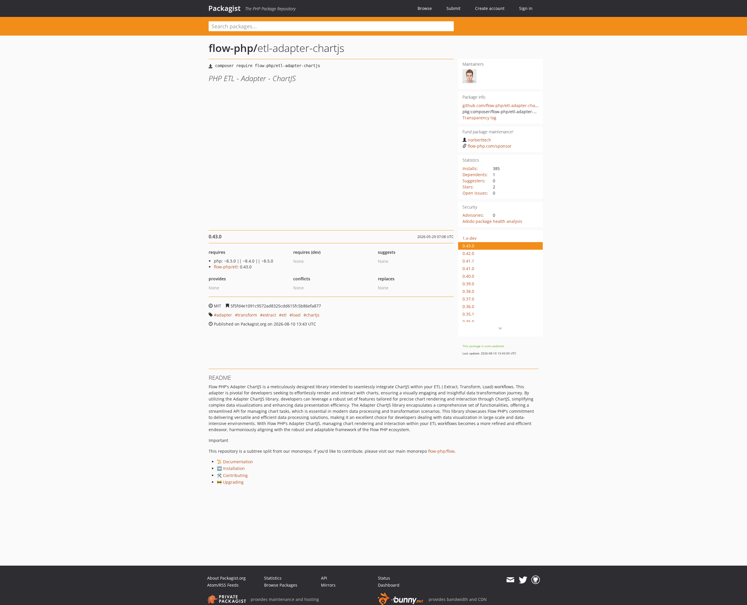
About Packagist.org (226, 578)
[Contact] (510, 580)
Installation (234, 468)
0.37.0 (468, 299)
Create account (490, 8)
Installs (469, 168)
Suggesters (473, 180)
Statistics (273, 578)
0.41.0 (468, 268)
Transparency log (479, 117)
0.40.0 (468, 276)
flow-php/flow (441, 451)
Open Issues (474, 193)
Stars (467, 187)
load (296, 315)
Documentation (238, 461)
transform (247, 315)
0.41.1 (468, 261)
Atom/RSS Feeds (223, 585)
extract (269, 315)
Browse (425, 8)
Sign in (526, 8)
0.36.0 (468, 306)
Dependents (474, 174)
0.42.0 (468, 253)
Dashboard (388, 585)
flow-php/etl (226, 267)
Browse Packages (280, 585)
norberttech (479, 140)
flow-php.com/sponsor (490, 146)
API (324, 578)
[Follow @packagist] (523, 580)
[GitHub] (535, 580)
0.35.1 (468, 314)
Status (384, 578)
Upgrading (233, 482)
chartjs (313, 315)
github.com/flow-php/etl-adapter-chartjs (502, 105)
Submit (453, 8)
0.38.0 (468, 291)
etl (284, 315)
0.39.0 (468, 283)
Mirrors (328, 585)
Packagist (224, 8)
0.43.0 (468, 246)
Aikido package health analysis (492, 221)
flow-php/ (233, 48)
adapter (224, 315)
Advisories (472, 215)
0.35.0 (468, 321)
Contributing (235, 475)
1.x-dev (469, 238)
